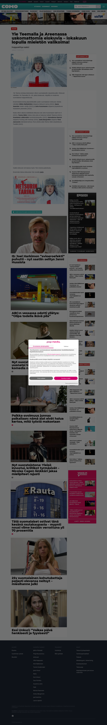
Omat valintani (41, 378)
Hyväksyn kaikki (65, 378)
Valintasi (66, 346)
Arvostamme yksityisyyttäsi (41, 346)
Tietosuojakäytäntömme (71, 383)
